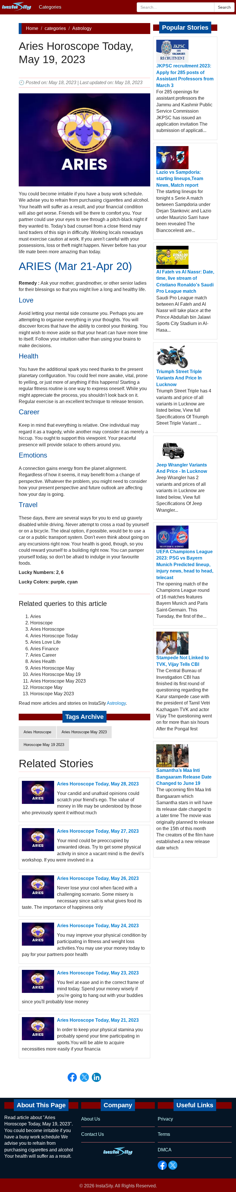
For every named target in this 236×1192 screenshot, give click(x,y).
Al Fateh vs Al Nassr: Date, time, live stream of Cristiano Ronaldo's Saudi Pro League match (185, 281)
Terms (164, 1134)
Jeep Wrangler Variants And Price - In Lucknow (181, 468)
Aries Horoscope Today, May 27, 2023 (98, 831)
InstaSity (104, 1185)
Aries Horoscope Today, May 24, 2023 (98, 925)
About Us (90, 1119)
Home (32, 28)
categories (55, 28)
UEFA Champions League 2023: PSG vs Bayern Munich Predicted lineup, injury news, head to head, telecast (184, 564)
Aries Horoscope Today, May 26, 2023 (98, 878)
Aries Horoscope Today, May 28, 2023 (98, 783)
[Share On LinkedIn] (96, 1077)
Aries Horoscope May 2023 (84, 732)
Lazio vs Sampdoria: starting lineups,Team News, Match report (179, 179)
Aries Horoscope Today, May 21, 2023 (98, 1020)
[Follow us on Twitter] (172, 1165)
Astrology (82, 28)
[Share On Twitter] (84, 1077)
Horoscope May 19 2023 (44, 745)
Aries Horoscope (37, 732)
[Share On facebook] (72, 1077)
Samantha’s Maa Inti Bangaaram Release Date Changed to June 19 (184, 777)
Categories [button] (50, 7)
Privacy (165, 1119)
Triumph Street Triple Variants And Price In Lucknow (179, 378)
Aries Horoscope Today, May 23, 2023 (98, 972)
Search (224, 7)
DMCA (165, 1149)
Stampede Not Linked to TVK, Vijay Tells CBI (182, 660)
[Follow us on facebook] (162, 1165)
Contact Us (92, 1134)
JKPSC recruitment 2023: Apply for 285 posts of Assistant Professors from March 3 (185, 75)
